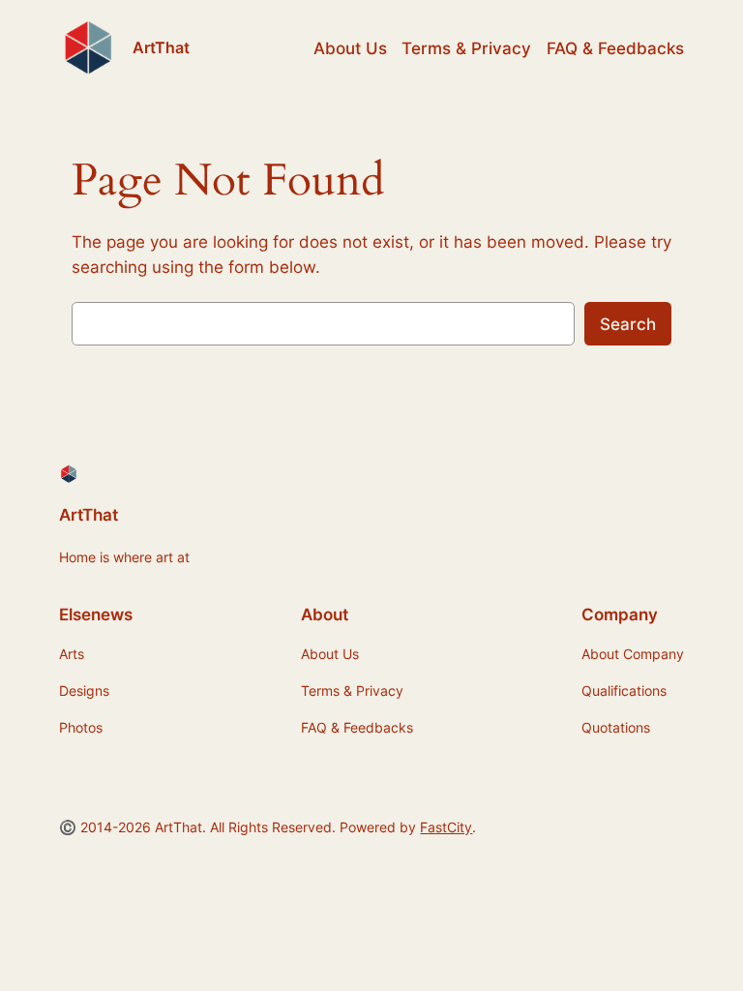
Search (628, 324)
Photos (81, 727)
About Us (350, 48)
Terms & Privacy (466, 48)
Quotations (615, 727)
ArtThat (161, 47)
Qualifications (624, 690)
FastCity (446, 827)
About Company (632, 654)
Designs (84, 690)
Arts (71, 654)
